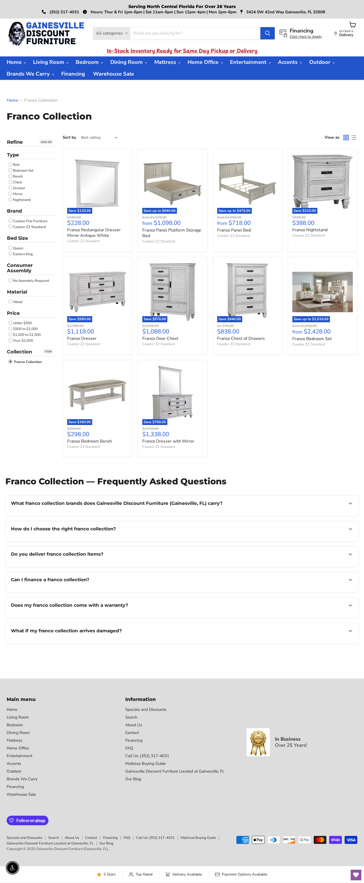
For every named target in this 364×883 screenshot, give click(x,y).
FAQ (129, 748)
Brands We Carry (29, 73)
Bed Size (17, 238)
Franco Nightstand (309, 230)
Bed (16, 164)
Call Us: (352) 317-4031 (147, 755)
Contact (132, 732)
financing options (54, 592)
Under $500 (22, 323)
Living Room (49, 62)
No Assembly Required (31, 280)
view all (46, 142)
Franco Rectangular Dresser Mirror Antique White (94, 232)
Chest (17, 182)
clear (48, 351)
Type (13, 155)
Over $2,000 (23, 340)
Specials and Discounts (145, 709)
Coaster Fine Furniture (30, 221)
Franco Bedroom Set (312, 339)
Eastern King (23, 254)
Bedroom (88, 62)
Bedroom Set (23, 170)
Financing (73, 73)
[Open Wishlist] (356, 875)
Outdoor (320, 62)
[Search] (267, 33)
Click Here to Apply (306, 36)
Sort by (69, 137)
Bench (18, 176)
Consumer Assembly (20, 268)
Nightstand (22, 199)
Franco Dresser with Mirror (168, 441)
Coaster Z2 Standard (29, 227)
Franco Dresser (81, 338)
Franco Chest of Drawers (241, 338)
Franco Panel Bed (234, 230)
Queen (18, 248)
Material (17, 292)
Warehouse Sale (113, 73)
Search (131, 717)
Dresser (19, 188)
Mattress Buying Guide (145, 763)
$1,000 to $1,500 (27, 334)
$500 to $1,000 (25, 329)
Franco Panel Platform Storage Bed (171, 233)
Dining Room (127, 62)
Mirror (18, 194)
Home (15, 62)
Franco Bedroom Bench (89, 441)
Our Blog (133, 779)
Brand (14, 211)
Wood (17, 302)
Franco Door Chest (160, 338)
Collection (19, 352)
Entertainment (249, 62)
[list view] (353, 137)
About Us (133, 725)
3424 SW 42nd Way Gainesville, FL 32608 (285, 12)
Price (13, 313)
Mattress (165, 62)
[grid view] (346, 137)
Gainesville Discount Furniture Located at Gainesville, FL (174, 771)
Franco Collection (27, 362)
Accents (288, 62)
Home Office (204, 62)
